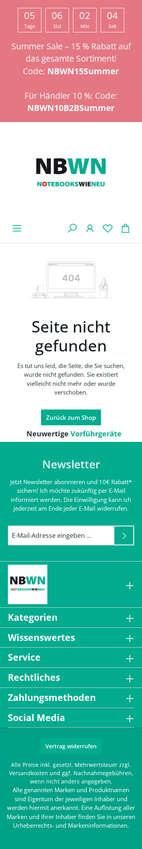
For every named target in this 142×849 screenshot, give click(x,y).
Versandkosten (28, 773)
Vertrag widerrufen (71, 746)
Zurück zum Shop (71, 417)
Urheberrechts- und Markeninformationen (70, 825)
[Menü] (17, 228)
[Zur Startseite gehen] (71, 174)
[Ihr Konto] (90, 228)
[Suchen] (72, 228)
